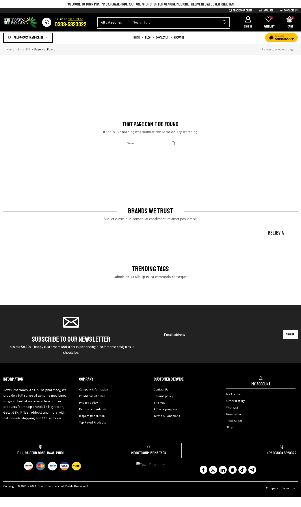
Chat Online (75, 19)
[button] (247, 22)
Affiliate (268, 10)
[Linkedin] (223, 470)
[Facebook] (203, 470)
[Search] (224, 22)
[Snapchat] (233, 470)
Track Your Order (243, 10)
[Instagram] (213, 470)
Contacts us (291, 10)
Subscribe (288, 488)
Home (11, 49)
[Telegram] (252, 470)
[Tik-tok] (242, 470)
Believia (276, 232)
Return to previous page (278, 49)
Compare (272, 488)
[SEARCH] (173, 143)
